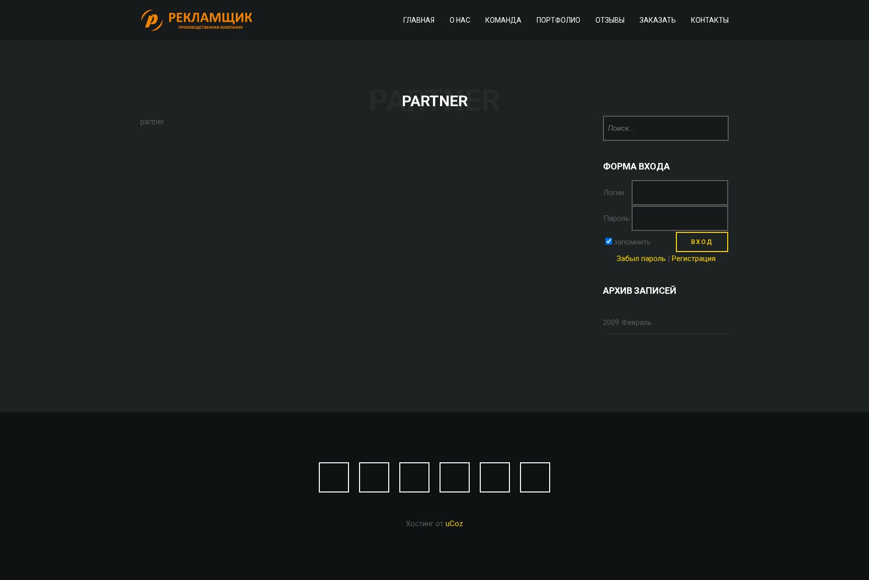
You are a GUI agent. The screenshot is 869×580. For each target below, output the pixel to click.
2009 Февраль (627, 322)
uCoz (454, 523)
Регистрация (694, 258)
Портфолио (558, 20)
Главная (418, 20)
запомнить (632, 241)
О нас (460, 20)
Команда (503, 20)
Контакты (710, 20)
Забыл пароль (641, 258)
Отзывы (610, 20)
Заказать (658, 20)
